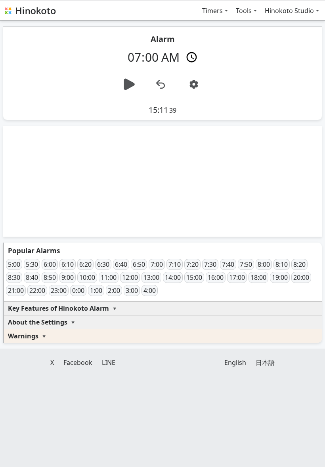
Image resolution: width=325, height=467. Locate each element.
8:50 (50, 277)
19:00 (280, 277)
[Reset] (160, 84)
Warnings (23, 336)
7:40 (228, 264)
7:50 (246, 264)
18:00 (258, 277)
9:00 (67, 277)
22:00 (37, 290)
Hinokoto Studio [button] (289, 10)
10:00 (87, 277)
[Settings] (194, 84)
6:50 (139, 264)
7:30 (210, 264)
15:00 (194, 277)
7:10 (174, 264)
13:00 (151, 277)
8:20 (299, 264)
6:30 (103, 264)
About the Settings (37, 322)
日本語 (265, 362)
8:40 (32, 277)
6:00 (50, 264)
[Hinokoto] (29, 10)
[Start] (129, 84)
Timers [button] (212, 10)
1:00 (96, 290)
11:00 (109, 277)
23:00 (59, 290)
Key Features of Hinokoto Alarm (58, 308)
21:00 (16, 290)
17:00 (237, 277)
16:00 (216, 277)
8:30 (14, 277)
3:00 (132, 290)
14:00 (173, 277)
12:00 (130, 277)
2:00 (114, 290)
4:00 (149, 290)
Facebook (77, 362)
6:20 (85, 264)
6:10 (67, 264)
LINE (108, 362)
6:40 (121, 264)
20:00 (301, 277)
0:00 (78, 290)
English (235, 362)
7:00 (157, 264)
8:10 (281, 264)
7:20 (192, 264)
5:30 (32, 264)
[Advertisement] (162, 181)
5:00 (14, 264)
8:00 (264, 264)
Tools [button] (244, 10)
